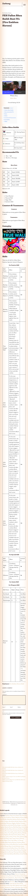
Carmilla (20, 844)
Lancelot (23, 825)
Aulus (1, 821)
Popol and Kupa (4, 838)
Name (3, 707)
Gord (21, 854)
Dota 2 (17, 874)
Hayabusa (20, 831)
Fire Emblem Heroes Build (17, 684)
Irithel (7, 850)
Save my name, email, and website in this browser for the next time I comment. (13, 714)
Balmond (2, 844)
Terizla (25, 854)
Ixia (21, 815)
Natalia (18, 823)
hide (11, 108)
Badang (2, 852)
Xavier (22, 817)
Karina (14, 842)
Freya (7, 844)
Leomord (7, 848)
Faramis (23, 850)
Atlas (23, 834)
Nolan (17, 815)
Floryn (19, 819)
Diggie (13, 823)
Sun (25, 836)
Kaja (19, 827)
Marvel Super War (20, 878)
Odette (15, 850)
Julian (13, 817)
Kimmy (11, 852)
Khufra (15, 825)
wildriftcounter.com (21, 803)
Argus (22, 846)
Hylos (19, 834)
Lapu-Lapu (12, 838)
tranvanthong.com (6, 803)
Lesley (10, 836)
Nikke (1, 889)
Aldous (24, 832)
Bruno (10, 827)
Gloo (5, 832)
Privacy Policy (11, 895)
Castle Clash (22, 885)
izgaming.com (14, 803)
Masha (11, 854)
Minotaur (2, 850)
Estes (15, 832)
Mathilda (15, 827)
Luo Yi (2, 834)
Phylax (4, 819)
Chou (1, 825)
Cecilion (19, 842)
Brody (16, 821)
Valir (19, 848)
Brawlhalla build (4, 885)
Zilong (12, 832)
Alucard (11, 834)
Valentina (9, 819)
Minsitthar (16, 854)
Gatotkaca (20, 829)
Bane (23, 842)
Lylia (11, 850)
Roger (19, 825)
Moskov (2, 848)
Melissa (17, 817)
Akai (9, 846)
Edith (25, 817)
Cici (14, 815)
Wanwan (8, 823)
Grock (13, 846)
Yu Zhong (20, 840)
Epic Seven (24, 887)
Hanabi (7, 829)
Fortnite (12, 881)
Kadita (12, 848)
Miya (10, 829)
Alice (24, 821)
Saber (15, 840)
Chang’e (22, 823)
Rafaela (2, 829)
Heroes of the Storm (14, 876)
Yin (1, 819)
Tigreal (6, 827)
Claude (15, 831)
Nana (15, 848)
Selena (5, 825)
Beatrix (25, 831)
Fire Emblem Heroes (6, 13)
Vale (12, 840)
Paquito (21, 821)
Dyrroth (6, 854)
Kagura (2, 827)
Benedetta (11, 821)
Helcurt (2, 831)
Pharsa (22, 838)
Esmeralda (3, 823)
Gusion (2, 832)
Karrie (6, 852)
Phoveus (7, 831)
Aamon (15, 819)
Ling (11, 831)
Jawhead (10, 825)
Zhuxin (7, 815)
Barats (1, 840)
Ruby (6, 842)
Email (11, 707)
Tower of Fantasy (15, 887)
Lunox (25, 844)
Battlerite (11, 878)
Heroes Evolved (4, 878)
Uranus (15, 834)
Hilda (23, 852)
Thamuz (15, 852)
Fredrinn (8, 817)
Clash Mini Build (14, 885)
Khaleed (17, 846)
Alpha (5, 840)
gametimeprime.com (21, 801)
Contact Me (19, 895)
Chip (11, 815)
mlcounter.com (14, 804)
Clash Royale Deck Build (16, 883)
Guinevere (24, 827)
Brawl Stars (24, 876)
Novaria (24, 815)
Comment (4, 694)
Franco (17, 838)
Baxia (22, 848)
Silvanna (2, 836)
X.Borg (6, 846)
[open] (24, 5)
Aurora (2, 854)
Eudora (22, 836)
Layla (6, 836)
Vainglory (22, 874)
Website (19, 707)
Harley (20, 832)
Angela (6, 834)
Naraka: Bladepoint (5, 887)
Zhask (25, 829)
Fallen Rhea (13, 98)
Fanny (10, 842)
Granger (6, 821)
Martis (20, 852)
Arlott (1, 817)
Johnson (14, 829)
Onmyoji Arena (4, 876)
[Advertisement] (14, 42)
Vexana (2, 855)
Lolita (10, 844)
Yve (9, 832)
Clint (9, 840)
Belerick (15, 844)
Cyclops (2, 842)
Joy (5, 817)
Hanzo (19, 850)
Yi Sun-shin (16, 836)
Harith (2, 846)
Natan (23, 819)
